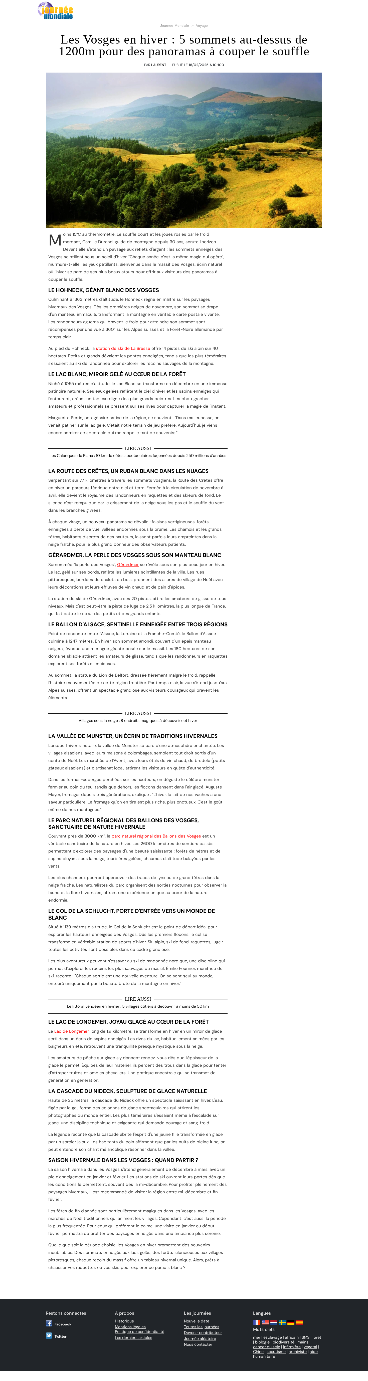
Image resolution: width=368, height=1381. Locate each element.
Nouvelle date (196, 1321)
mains (302, 1342)
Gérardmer (128, 564)
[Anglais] (265, 1324)
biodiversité (283, 1342)
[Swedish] (282, 1324)
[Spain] (299, 1324)
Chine (258, 1351)
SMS (305, 1337)
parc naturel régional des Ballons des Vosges (156, 836)
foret (316, 1337)
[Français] (257, 1324)
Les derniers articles (133, 1337)
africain (292, 1337)
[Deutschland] (291, 1324)
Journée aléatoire (200, 1338)
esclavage (272, 1337)
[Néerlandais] (274, 1324)
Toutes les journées (201, 1326)
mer (256, 1337)
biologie (262, 1342)
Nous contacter (198, 1344)
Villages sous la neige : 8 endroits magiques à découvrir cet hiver (138, 720)
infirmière (292, 1346)
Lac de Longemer (71, 1031)
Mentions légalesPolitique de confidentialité (139, 1329)
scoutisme (276, 1351)
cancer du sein (266, 1346)
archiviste (298, 1351)
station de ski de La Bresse (123, 348)
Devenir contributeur (203, 1332)
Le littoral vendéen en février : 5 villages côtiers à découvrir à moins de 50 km (138, 1006)
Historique (124, 1321)
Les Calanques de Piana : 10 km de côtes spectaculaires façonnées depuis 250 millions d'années (138, 455)
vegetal (310, 1346)
